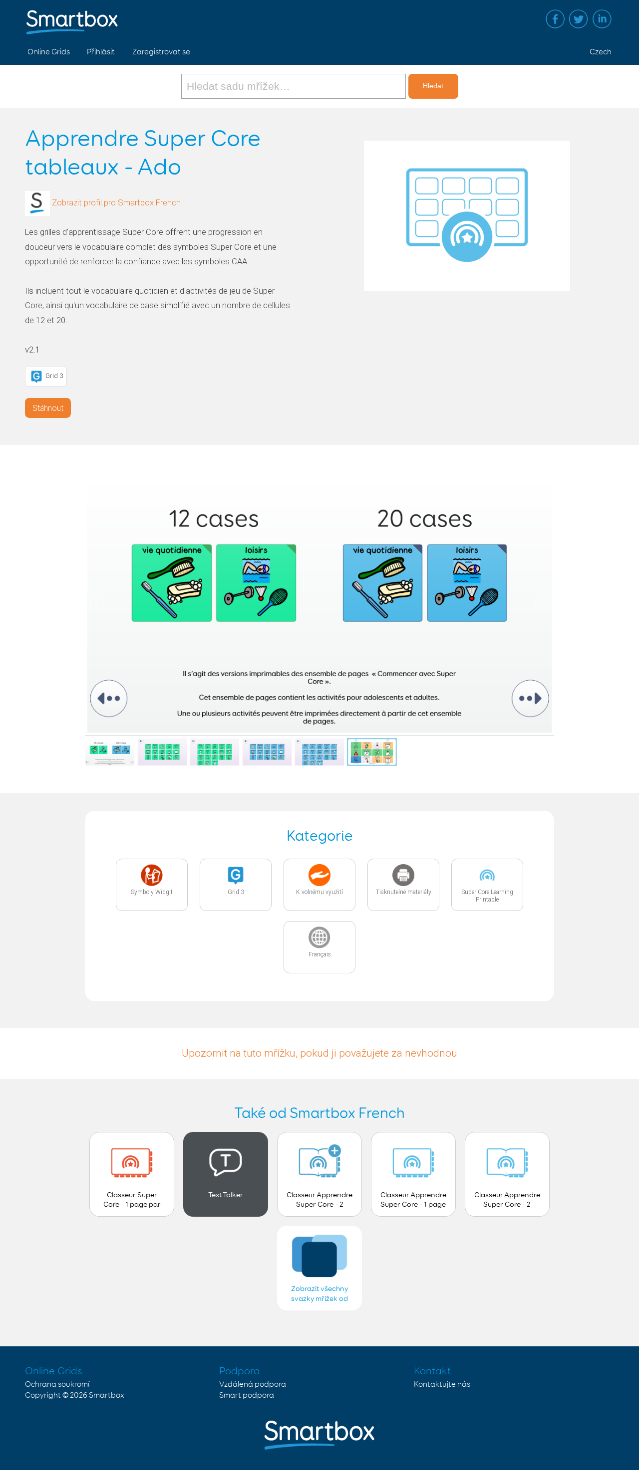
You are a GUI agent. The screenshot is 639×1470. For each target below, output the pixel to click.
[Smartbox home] (72, 17)
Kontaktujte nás (442, 1384)
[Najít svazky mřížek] (294, 86)
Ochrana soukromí (57, 1384)
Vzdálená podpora (252, 1384)
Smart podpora (246, 1395)
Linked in (602, 19)
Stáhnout (47, 408)
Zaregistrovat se (161, 52)
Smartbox (106, 1395)
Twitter (579, 19)
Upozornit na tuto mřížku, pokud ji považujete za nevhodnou (319, 1053)
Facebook (555, 19)
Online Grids (48, 52)
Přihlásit (101, 52)
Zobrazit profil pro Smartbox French (116, 203)
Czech (601, 52)
